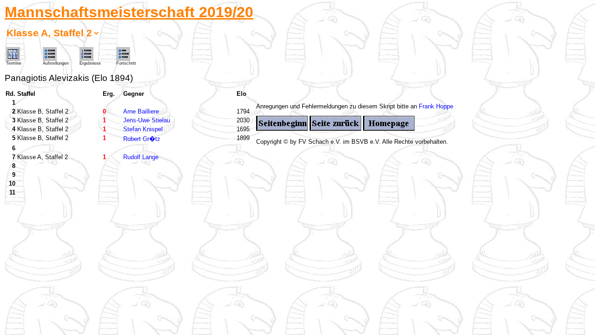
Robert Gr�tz (141, 138)
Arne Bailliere (141, 111)
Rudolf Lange (141, 157)
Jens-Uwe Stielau (146, 120)
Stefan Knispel (143, 129)
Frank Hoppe (436, 106)
